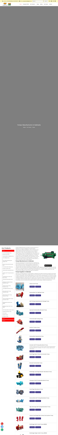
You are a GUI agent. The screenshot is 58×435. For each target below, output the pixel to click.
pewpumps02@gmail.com (27, 1)
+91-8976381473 (15, 1)
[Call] (2, 423)
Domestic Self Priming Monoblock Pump (8, 273)
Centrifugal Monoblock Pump (8, 288)
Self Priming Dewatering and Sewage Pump (7, 261)
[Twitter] (51, 1)
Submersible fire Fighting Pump (8, 256)
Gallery (41, 4)
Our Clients (46, 4)
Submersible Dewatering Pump (8, 270)
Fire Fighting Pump (6, 257)
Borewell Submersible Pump (8, 279)
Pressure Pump (5, 316)
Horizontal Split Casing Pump (36, 318)
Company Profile (26, 4)
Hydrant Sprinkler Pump (7, 311)
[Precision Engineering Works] (5, 4)
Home (20, 4)
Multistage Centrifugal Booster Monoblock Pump (7, 283)
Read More (32, 286)
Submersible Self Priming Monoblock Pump (6, 292)
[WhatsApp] (2, 429)
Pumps (3, 250)
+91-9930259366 (9, 1)
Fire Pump (4, 313)
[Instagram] (53, 1)
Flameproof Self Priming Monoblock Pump (6, 286)
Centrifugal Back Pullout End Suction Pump (7, 277)
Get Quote (38, 286)
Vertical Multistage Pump (7, 252)
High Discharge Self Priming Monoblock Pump (7, 295)
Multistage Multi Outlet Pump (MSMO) (7, 303)
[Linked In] (55, 1)
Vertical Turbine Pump (6, 268)
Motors (3, 318)
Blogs (38, 4)
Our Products (32, 4)
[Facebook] (49, 1)
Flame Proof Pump (6, 254)
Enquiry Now (48, 265)
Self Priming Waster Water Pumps (8, 309)
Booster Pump (5, 314)
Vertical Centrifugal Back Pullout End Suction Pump (7, 299)
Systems (3, 320)
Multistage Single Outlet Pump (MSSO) (7, 307)
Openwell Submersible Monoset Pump (7, 265)
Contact (50, 4)
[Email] (2, 426)
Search (46, 1)
